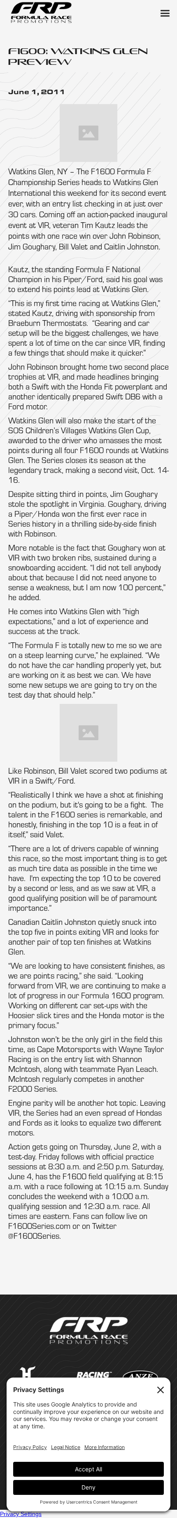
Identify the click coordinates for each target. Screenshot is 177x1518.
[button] (164, 12)
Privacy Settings (21, 1514)
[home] (41, 12)
